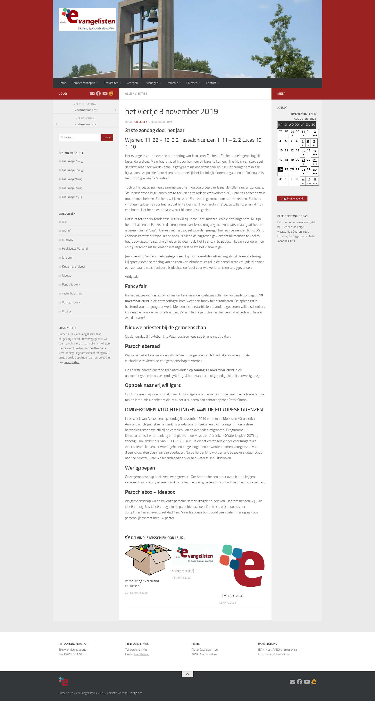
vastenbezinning (72, 293)
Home (62, 83)
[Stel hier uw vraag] (92, 93)
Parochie (172, 83)
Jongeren (67, 257)
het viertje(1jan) (183, 571)
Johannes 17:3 (286, 241)
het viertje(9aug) (72, 179)
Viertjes (141, 93)
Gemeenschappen (83, 83)
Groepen (132, 83)
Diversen (192, 83)
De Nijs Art (135, 693)
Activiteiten (111, 83)
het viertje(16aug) (73, 170)
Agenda (282, 107)
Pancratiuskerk (71, 284)
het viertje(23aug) (73, 161)
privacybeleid (71, 362)
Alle (128, 93)
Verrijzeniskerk (71, 302)
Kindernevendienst (73, 266)
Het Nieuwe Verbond (75, 248)
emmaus (67, 239)
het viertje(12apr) (231, 596)
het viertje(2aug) (72, 188)
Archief (66, 230)
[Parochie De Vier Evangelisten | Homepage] (87, 19)
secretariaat (141, 654)
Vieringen (152, 83)
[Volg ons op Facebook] (98, 93)
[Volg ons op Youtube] (104, 93)
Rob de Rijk (140, 122)
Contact (211, 83)
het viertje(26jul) (72, 197)
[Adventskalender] (111, 93)
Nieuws (66, 275)
